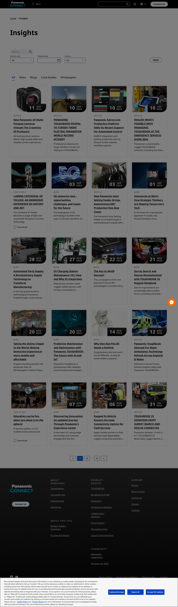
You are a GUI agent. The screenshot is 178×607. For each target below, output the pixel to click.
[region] (89, 592)
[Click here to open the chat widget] (172, 302)
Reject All (135, 592)
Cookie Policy (22, 602)
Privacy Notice (38, 602)
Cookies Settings (116, 592)
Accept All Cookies (155, 592)
